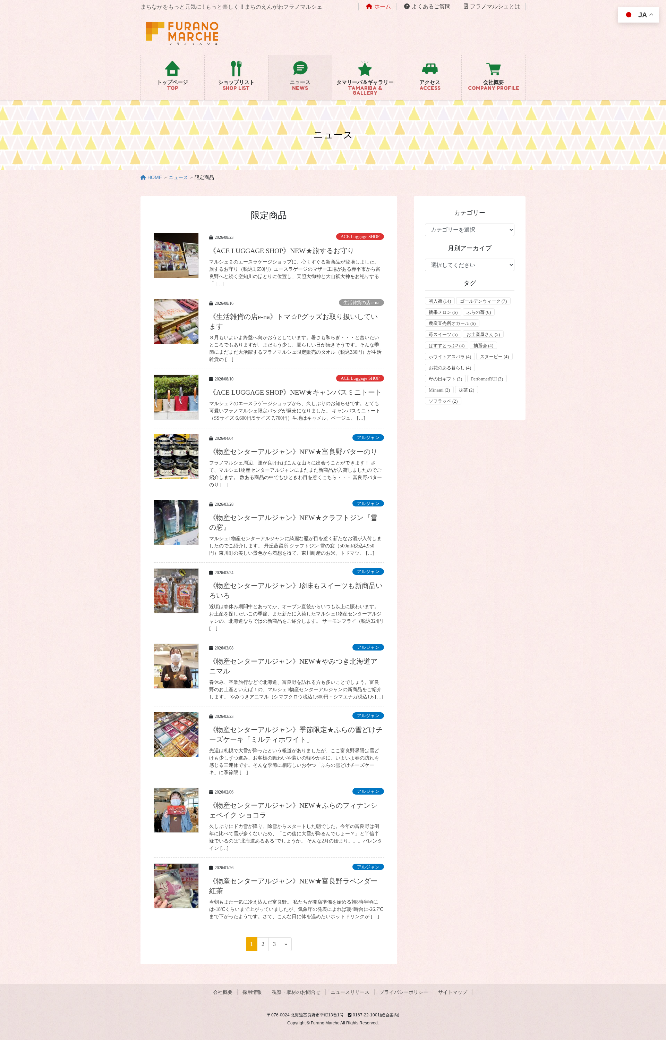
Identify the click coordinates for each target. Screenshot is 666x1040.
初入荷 (440, 301)
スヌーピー (494, 356)
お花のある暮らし (450, 367)
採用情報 (252, 992)
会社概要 (222, 992)
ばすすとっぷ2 (446, 345)
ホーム (382, 6)
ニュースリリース (350, 992)
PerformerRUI (487, 378)
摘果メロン (443, 312)
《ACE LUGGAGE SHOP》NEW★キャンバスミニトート (295, 392)
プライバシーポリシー (403, 992)
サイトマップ (452, 992)
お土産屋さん (483, 334)
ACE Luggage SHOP (360, 236)
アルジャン (368, 437)
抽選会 (483, 345)
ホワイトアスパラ (450, 356)
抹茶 (466, 390)
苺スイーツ (443, 334)
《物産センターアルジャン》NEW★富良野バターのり (293, 451)
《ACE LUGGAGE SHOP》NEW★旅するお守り (281, 250)
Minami (439, 390)
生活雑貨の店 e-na (361, 302)
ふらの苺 (479, 312)
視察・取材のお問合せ (296, 992)
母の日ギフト (445, 378)
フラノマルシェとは (495, 6)
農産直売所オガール (452, 323)
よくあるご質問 (431, 6)
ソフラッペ (443, 401)
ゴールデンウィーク (483, 301)
